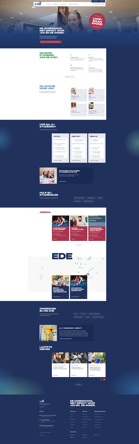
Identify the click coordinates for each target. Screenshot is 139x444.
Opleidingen (48, 4)
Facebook (98, 434)
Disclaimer (41, 435)
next (104, 379)
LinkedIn (73, 437)
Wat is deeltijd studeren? (99, 419)
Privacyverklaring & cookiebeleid (45, 432)
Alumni (71, 416)
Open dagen (100, 197)
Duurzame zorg (83, 313)
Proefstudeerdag (77, 201)
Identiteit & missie (85, 416)
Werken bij (84, 414)
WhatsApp (73, 434)
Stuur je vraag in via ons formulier (47, 425)
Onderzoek (84, 427)
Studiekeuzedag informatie (88, 201)
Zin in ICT (75, 313)
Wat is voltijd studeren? (99, 416)
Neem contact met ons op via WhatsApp (48, 415)
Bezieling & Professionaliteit (94, 313)
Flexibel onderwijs (62, 181)
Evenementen (72, 422)
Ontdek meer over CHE (69, 76)
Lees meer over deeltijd (94, 160)
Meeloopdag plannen (91, 197)
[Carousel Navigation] (79, 379)
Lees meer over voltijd (58, 160)
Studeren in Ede (63, 4)
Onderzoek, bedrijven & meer (73, 4)
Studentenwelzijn (98, 422)
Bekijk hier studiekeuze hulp (79, 197)
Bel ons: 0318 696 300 (45, 419)
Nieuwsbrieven (85, 424)
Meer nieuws (78, 384)
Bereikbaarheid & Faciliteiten (87, 419)
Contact (71, 427)
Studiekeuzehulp (55, 4)
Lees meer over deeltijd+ (76, 160)
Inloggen (101, 1)
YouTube (85, 437)
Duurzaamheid (84, 422)
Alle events (79, 244)
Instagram (85, 434)
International (95, 1)
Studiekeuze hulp (73, 419)
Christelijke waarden (98, 427)
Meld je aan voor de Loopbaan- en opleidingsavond (50, 41)
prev (101, 379)
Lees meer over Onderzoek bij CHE (65, 338)
